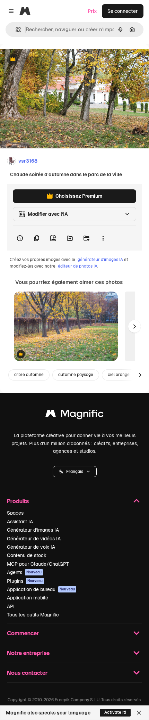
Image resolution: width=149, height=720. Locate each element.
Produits (18, 501)
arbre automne (29, 374)
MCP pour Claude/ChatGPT (38, 564)
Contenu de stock (26, 555)
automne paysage (75, 374)
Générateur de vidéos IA (34, 538)
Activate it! (115, 712)
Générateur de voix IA (31, 547)
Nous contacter (27, 672)
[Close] (139, 713)
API (11, 606)
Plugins (25, 581)
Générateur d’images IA (33, 530)
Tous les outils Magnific (33, 615)
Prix (92, 11)
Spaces (15, 513)
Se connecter (122, 11)
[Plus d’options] (103, 238)
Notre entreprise (28, 652)
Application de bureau (41, 589)
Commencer (23, 633)
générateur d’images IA (100, 259)
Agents (24, 572)
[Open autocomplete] (15, 29)
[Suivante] (134, 326)
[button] (75, 471)
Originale (46, 59)
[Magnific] (74, 415)
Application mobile (27, 598)
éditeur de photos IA (77, 266)
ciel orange (119, 374)
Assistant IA (20, 521)
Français (74, 471)
